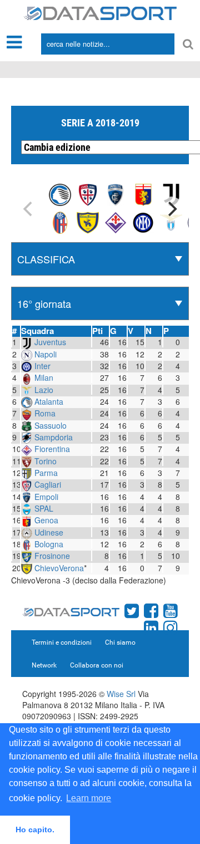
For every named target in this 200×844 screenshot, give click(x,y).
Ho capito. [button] (35, 829)
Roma (45, 413)
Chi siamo (120, 642)
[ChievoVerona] (88, 221)
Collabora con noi (96, 665)
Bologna (48, 543)
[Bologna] (60, 221)
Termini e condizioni (62, 642)
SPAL (43, 508)
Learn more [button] (88, 798)
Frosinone (52, 555)
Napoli (45, 354)
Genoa (46, 520)
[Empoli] (115, 193)
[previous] (29, 209)
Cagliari (47, 484)
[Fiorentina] (115, 221)
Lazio (43, 389)
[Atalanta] (60, 193)
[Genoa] (143, 193)
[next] (171, 209)
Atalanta (48, 401)
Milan (43, 377)
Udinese (48, 532)
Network (44, 665)
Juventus (50, 341)
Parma (46, 472)
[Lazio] (171, 221)
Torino (45, 461)
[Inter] (143, 221)
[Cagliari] (88, 193)
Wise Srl (121, 693)
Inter (42, 365)
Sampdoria (53, 437)
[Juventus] (171, 193)
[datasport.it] (100, 12)
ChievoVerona (59, 567)
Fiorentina (52, 448)
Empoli (46, 496)
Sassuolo (50, 425)
